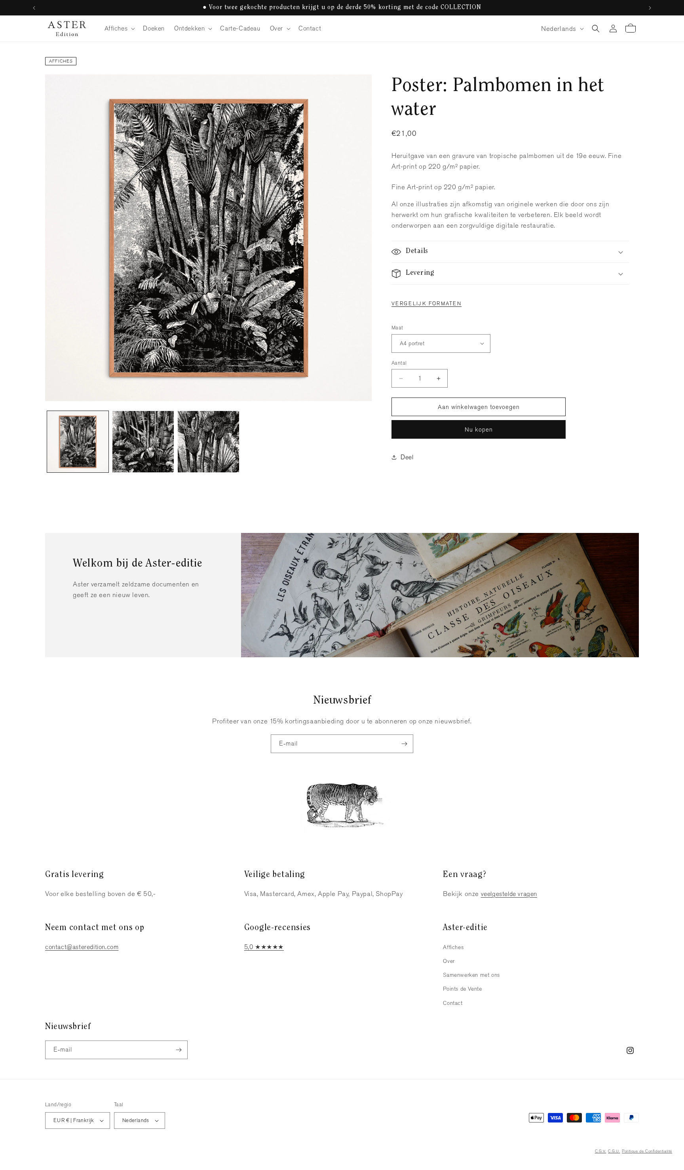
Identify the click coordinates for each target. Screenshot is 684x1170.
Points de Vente (462, 988)
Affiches (61, 61)
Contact (452, 1002)
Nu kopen (479, 430)
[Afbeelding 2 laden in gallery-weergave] (143, 441)
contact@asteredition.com (81, 947)
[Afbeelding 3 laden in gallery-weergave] (208, 441)
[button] (119, 29)
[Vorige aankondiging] (34, 7)
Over (448, 961)
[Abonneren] (404, 743)
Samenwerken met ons (471, 974)
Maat (397, 327)
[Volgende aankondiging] (650, 7)
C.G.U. (614, 1151)
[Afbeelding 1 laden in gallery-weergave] (77, 441)
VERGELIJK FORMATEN (426, 303)
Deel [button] (407, 457)
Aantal (399, 363)
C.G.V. (600, 1151)
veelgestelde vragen (509, 894)
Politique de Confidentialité (647, 1151)
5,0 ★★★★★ (264, 947)
